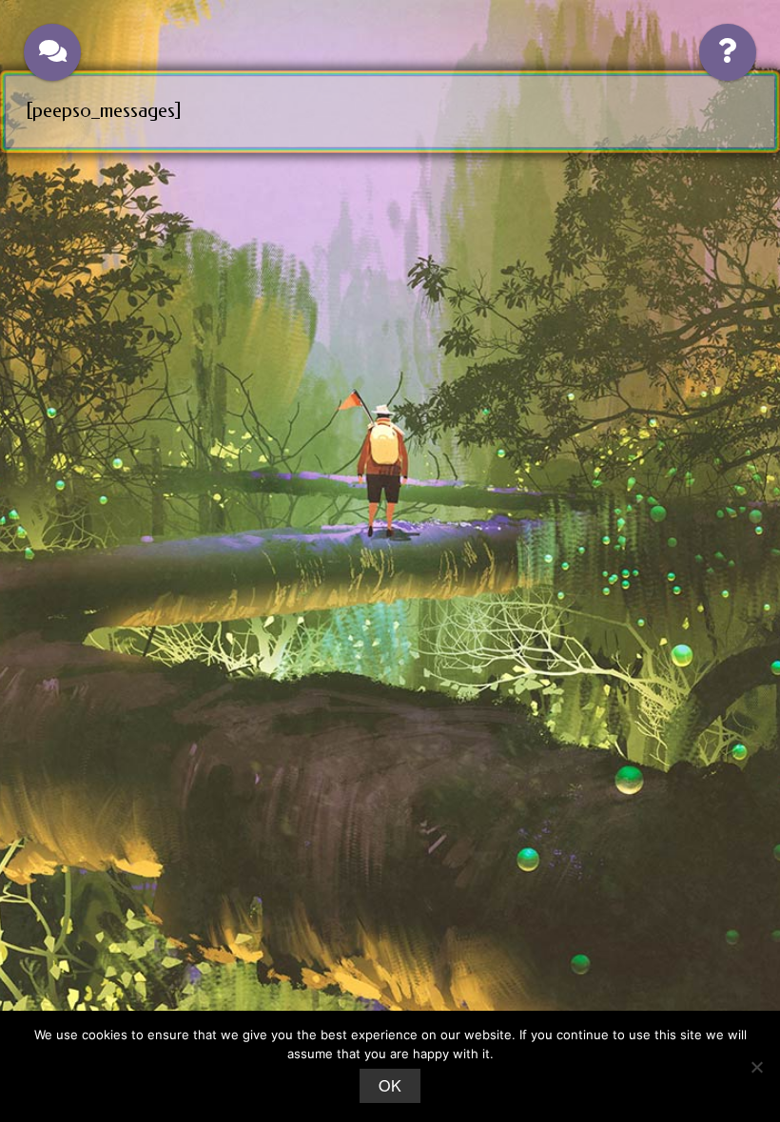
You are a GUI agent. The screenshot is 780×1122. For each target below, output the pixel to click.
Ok (390, 1085)
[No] (756, 1066)
